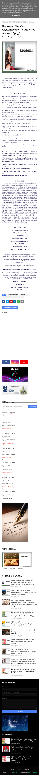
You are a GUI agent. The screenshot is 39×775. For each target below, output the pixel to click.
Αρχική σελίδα (5, 21)
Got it (25, 15)
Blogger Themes (32, 772)
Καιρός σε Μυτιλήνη (8, 487)
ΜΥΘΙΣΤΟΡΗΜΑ (25, 295)
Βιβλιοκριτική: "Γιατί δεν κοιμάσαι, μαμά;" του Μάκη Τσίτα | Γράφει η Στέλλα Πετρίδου (24, 623)
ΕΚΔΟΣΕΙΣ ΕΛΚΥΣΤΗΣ (13, 295)
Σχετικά (19, 769)
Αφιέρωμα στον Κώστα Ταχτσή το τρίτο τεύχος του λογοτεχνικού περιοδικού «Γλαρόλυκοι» (22, 749)
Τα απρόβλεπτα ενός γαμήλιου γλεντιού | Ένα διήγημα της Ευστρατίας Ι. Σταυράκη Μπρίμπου (23, 631)
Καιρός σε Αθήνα (7, 472)
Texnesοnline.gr (7, 37)
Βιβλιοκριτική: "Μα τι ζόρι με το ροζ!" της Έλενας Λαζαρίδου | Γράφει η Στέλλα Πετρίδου (22, 641)
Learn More (16, 15)
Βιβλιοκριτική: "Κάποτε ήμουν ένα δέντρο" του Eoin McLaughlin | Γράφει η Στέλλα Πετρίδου (23, 671)
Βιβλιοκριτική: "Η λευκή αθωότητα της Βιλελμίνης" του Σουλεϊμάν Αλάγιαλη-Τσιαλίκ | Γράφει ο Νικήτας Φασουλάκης (22, 582)
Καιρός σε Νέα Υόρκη (8, 443)
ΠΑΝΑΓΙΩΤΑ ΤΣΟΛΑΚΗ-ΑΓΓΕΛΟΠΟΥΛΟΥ (20, 21)
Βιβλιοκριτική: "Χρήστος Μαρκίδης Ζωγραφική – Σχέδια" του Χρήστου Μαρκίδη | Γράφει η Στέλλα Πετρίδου (24, 592)
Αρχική (12, 769)
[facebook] (6, 362)
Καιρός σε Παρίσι (7, 428)
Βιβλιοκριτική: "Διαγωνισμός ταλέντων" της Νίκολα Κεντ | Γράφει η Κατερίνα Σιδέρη (23, 740)
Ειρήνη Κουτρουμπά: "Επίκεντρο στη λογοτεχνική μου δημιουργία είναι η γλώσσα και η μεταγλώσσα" (23, 651)
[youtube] (24, 362)
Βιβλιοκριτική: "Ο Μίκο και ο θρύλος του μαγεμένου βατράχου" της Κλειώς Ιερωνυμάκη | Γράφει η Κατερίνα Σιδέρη (22, 614)
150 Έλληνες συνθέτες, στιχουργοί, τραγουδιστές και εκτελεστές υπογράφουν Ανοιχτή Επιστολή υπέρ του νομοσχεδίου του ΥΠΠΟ (24, 603)
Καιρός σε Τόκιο (7, 458)
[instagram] (15, 362)
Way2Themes (16, 772)
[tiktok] (33, 362)
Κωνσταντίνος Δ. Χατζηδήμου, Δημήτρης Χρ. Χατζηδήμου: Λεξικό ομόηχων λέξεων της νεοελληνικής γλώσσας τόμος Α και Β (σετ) (23, 661)
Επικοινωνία (26, 769)
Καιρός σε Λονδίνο (7, 414)
